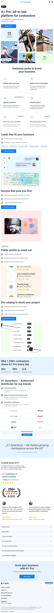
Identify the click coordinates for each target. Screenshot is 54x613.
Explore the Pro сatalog (8, 318)
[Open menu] (2, 2)
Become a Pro (27, 434)
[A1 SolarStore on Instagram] (6, 583)
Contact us (30, 609)
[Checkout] (52, 2)
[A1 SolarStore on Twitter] (3, 583)
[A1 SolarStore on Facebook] (1, 583)
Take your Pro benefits (8, 207)
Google (5, 479)
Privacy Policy (11, 611)
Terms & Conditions (33, 607)
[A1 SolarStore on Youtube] (8, 583)
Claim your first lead (8, 151)
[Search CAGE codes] (4, 601)
